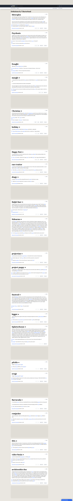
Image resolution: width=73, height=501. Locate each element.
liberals (24, 170)
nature (23, 319)
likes (22, 406)
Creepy (14, 68)
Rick (12, 332)
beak (33, 480)
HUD (33, 260)
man (32, 471)
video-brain (13, 464)
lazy (40, 269)
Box (44, 204)
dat (13, 379)
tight (35, 154)
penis (30, 179)
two (16, 475)
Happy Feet (13, 159)
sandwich (24, 366)
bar (34, 89)
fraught (13, 72)
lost (14, 89)
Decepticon (13, 19)
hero (44, 331)
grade (18, 24)
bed (13, 90)
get (29, 458)
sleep (18, 458)
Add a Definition (55, 8)
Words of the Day (13, 8)
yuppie (35, 170)
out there (21, 419)
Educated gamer (15, 212)
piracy (13, 445)
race (23, 166)
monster (33, 477)
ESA (34, 419)
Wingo (22, 306)
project (24, 255)
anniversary (17, 129)
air (29, 299)
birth (23, 129)
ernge (12, 381)
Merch (46, 28)
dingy (12, 183)
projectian (13, 262)
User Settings (60, 8)
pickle (22, 364)
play (27, 341)
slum (26, 255)
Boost (13, 306)
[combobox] (37, 6)
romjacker (13, 422)
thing (18, 447)
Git (46, 378)
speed (39, 402)
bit (16, 181)
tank (43, 21)
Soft (21, 37)
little (19, 181)
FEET (33, 157)
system (33, 447)
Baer (26, 209)
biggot (13, 321)
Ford (38, 404)
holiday (13, 133)
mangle (13, 92)
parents (44, 269)
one (17, 168)
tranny (16, 179)
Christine (13, 122)
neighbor (17, 260)
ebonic (16, 364)
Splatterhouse (14, 343)
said (32, 319)
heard (30, 479)
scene (33, 41)
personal (42, 316)
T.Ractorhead (17, 28)
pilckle (12, 368)
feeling (20, 66)
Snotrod (13, 309)
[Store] (59, 6)
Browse (18, 8)
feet (16, 155)
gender (39, 316)
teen (28, 114)
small (37, 80)
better (33, 26)
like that (20, 120)
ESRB (29, 447)
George (14, 117)
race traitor (13, 172)
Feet (27, 157)
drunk (18, 270)
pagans (26, 129)
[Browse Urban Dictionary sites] (13, 6)
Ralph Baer (13, 214)
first (35, 85)
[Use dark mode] (61, 6)
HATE (16, 272)
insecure (45, 443)
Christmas (26, 24)
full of (17, 66)
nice (32, 154)
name (20, 117)
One (12, 166)
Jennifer (38, 332)
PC (34, 227)
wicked (20, 319)
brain (23, 462)
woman (17, 68)
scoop (31, 299)
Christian (14, 70)
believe (16, 233)
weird (27, 36)
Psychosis (13, 45)
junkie (29, 456)
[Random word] (57, 6)
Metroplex (13, 28)
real (40, 444)
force (22, 66)
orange (22, 376)
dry (25, 80)
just (41, 415)
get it (23, 257)
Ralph (36, 205)
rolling (32, 18)
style (13, 317)
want (17, 366)
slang (18, 364)
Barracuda (13, 408)
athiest (24, 131)
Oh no (14, 157)
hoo (30, 181)
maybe (16, 474)
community (30, 419)
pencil (19, 179)
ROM (36, 415)
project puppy (13, 276)
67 (14, 406)
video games (22, 456)
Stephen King (31, 113)
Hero (41, 228)
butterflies (22, 41)
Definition (16, 296)
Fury (24, 113)
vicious (18, 402)
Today (14, 131)
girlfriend (35, 332)
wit (20, 366)
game (16, 221)
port (23, 233)
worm (24, 43)
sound (33, 233)
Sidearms (13, 235)
